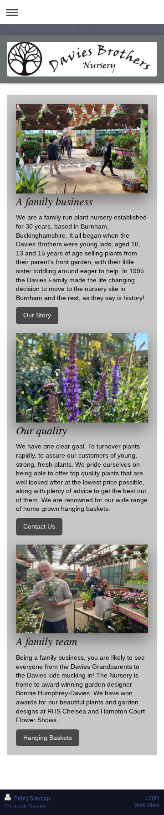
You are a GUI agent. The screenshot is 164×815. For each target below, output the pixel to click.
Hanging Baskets (47, 737)
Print (20, 798)
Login (152, 798)
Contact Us (39, 526)
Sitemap (40, 798)
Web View (146, 805)
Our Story (37, 315)
